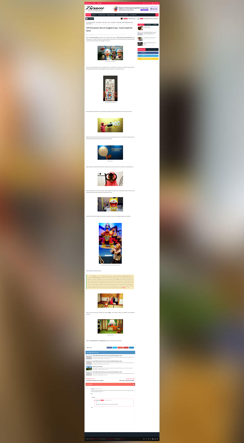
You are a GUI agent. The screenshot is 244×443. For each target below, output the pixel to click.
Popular (148, 24)
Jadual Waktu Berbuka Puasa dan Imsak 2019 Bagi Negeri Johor (126, 18)
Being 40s (95, 18)
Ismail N (93, 388)
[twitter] (144, 3)
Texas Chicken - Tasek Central (156, 18)
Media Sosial (88, 3)
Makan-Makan (146, 18)
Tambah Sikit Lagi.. (102, 18)
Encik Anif (98, 400)
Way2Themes (96, 438)
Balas (92, 393)
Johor (112, 18)
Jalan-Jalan (104, 22)
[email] (153, 3)
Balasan (93, 397)
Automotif (133, 14)
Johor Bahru (113, 22)
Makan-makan (111, 14)
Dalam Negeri (98, 22)
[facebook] (146, 3)
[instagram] (148, 3)
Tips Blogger (101, 14)
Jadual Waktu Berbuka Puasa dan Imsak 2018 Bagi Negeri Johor (107, 361)
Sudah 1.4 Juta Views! (97, 366)
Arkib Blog (100, 3)
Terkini (141, 24)
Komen (155, 24)
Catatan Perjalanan (122, 14)
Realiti (94, 14)
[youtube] (155, 3)
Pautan (94, 3)
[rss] (151, 3)
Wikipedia (124, 287)
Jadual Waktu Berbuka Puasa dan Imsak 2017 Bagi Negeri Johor (107, 372)
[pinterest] (157, 3)
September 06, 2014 (98, 388)
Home (88, 14)
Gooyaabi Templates (110, 438)
